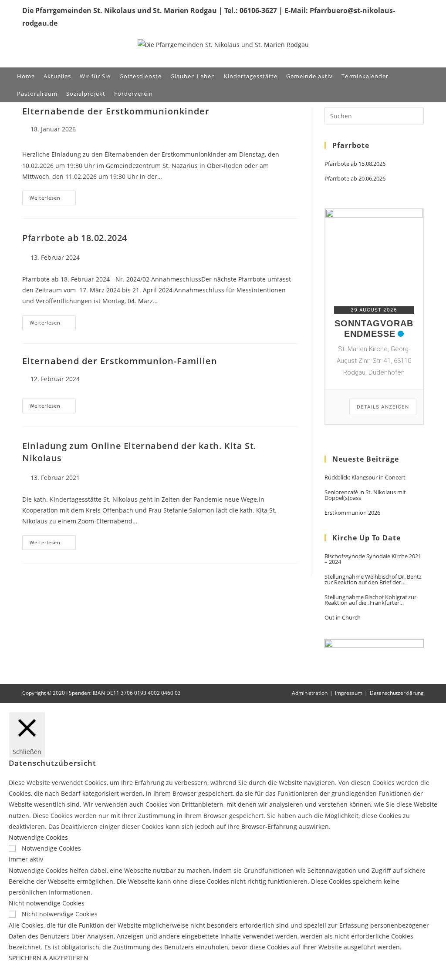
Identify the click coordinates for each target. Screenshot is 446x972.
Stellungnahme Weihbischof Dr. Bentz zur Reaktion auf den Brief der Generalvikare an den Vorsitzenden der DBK (373, 579)
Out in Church (342, 617)
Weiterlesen (53, 199)
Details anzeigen (383, 407)
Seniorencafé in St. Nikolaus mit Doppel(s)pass (365, 495)
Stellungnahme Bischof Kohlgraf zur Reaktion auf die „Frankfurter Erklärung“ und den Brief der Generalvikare (370, 600)
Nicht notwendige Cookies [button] (46, 903)
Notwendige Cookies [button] (38, 837)
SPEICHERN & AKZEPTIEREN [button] (48, 958)
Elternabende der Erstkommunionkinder (115, 111)
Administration (310, 693)
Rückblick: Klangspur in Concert (364, 477)
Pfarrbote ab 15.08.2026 (354, 164)
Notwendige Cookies (51, 848)
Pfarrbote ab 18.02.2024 (74, 238)
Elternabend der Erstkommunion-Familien (119, 361)
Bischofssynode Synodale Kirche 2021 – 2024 (372, 559)
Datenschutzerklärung (397, 693)
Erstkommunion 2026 (352, 513)
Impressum (348, 693)
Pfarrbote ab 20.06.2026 (354, 178)
